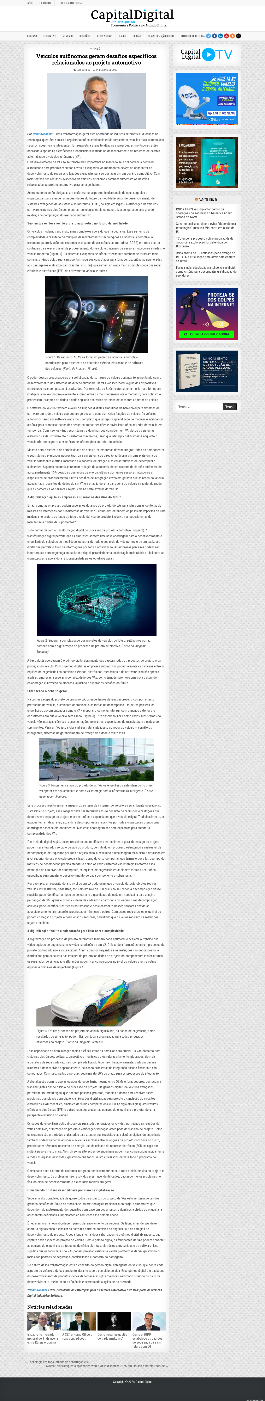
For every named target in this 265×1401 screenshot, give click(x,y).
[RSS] (232, 35)
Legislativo (49, 36)
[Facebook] (214, 35)
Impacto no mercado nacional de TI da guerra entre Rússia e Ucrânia (42, 1338)
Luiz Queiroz (83, 69)
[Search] (238, 35)
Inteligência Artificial (193, 36)
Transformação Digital (161, 36)
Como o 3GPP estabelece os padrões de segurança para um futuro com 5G (147, 1340)
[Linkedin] (220, 35)
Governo (32, 36)
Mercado (68, 36)
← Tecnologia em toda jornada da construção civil (56, 1362)
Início (30, 3)
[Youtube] (226, 35)
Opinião (137, 36)
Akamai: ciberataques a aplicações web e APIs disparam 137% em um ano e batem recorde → (107, 1366)
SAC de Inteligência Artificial (254, 1400)
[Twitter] (208, 35)
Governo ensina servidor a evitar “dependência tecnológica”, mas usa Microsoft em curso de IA (206, 228)
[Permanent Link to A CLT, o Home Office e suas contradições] (78, 1321)
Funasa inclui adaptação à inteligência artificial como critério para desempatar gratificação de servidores (206, 271)
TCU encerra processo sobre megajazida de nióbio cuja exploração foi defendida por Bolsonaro (205, 242)
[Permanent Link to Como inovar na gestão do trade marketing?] (114, 1321)
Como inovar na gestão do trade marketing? (112, 1336)
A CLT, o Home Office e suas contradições (77, 1336)
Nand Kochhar (42, 134)
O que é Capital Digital (70, 3)
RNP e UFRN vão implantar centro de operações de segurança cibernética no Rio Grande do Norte (204, 213)
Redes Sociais (104, 36)
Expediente (45, 3)
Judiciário (84, 36)
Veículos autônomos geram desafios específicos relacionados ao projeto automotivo (96, 59)
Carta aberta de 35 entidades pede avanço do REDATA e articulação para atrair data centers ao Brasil (205, 257)
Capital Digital (209, 199)
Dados (122, 36)
